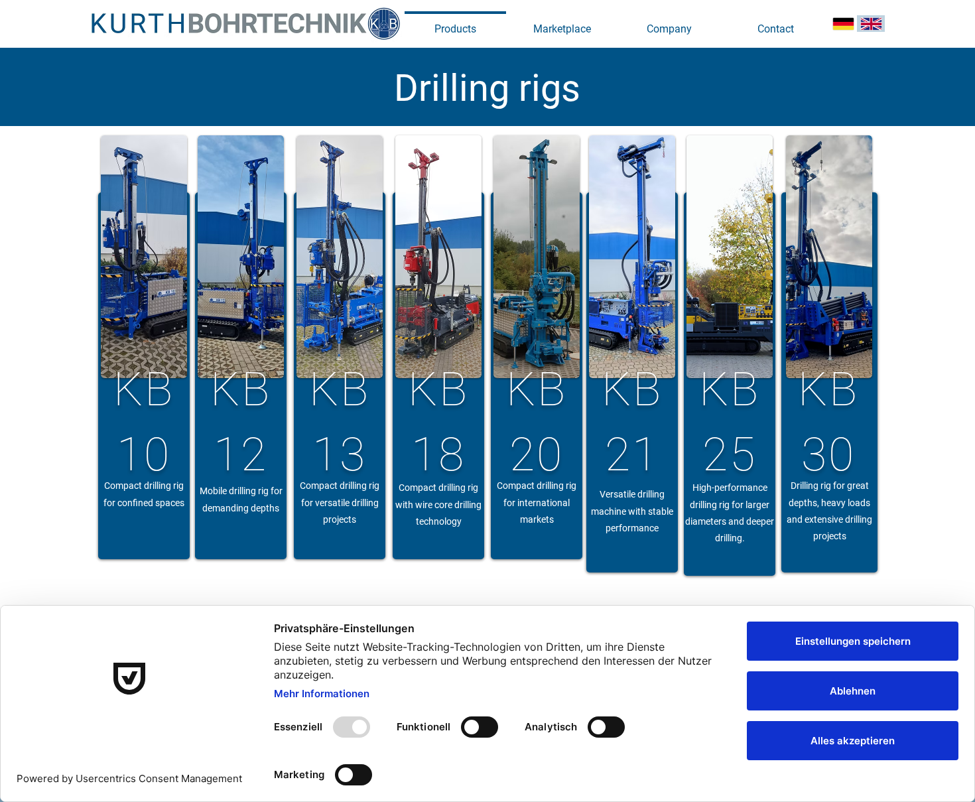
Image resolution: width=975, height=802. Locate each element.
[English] (871, 23)
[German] (843, 23)
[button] (669, 23)
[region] (144, 375)
